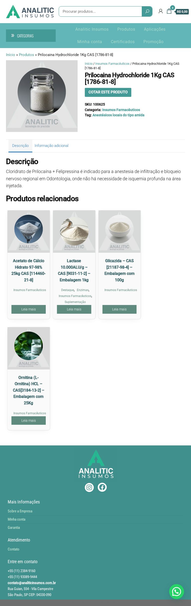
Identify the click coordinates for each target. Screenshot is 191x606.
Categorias (25, 35)
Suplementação (75, 302)
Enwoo (92, 603)
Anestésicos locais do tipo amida (118, 115)
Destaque (67, 290)
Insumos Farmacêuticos (112, 63)
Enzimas (83, 290)
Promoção (153, 41)
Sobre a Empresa (20, 511)
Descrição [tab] (20, 145)
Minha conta (89, 41)
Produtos (126, 29)
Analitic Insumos (92, 29)
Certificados (123, 41)
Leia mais (28, 309)
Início (10, 55)
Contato (13, 549)
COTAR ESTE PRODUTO (108, 92)
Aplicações (155, 29)
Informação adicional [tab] (51, 145)
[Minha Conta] (160, 11)
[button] (176, 591)
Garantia (14, 527)
